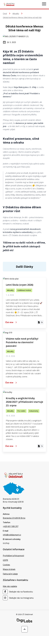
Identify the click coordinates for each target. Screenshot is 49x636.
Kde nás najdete (10, 586)
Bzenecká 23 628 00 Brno (14, 518)
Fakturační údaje (10, 573)
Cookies (6, 564)
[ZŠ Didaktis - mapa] (13, 488)
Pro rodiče (21, 411)
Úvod (5, 13)
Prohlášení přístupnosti (13, 555)
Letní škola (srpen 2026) (19, 284)
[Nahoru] (24, 629)
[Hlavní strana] (9, 4)
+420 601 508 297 (10, 526)
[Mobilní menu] (44, 4)
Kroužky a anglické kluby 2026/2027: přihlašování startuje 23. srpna (24, 402)
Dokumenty (33, 411)
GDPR (5, 560)
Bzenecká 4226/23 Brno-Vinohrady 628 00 (13, 500)
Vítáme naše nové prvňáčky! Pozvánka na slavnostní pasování (22, 342)
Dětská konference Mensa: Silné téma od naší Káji (22, 17)
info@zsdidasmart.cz (12, 534)
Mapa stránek (9, 569)
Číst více (9, 322)
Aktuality (15, 13)
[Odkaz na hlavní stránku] (13, 475)
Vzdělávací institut (24, 290)
